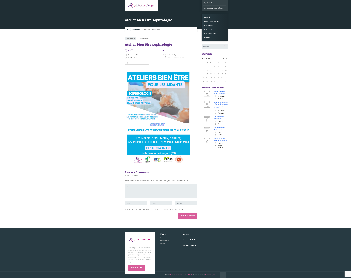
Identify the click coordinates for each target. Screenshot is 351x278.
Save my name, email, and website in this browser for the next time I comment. (155, 209)
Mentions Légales (210, 275)
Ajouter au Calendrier (137, 63)
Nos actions (208, 25)
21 (203, 78)
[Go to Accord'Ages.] (127, 29)
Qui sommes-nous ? (211, 21)
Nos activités (164, 240)
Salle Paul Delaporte (172, 55)
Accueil (207, 17)
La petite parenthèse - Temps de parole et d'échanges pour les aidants (221, 105)
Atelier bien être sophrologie (219, 128)
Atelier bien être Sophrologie (219, 118)
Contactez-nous (136, 267)
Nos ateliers (208, 29)
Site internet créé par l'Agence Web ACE (181, 275)
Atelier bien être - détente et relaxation (221, 139)
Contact (207, 38)
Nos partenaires (210, 34)
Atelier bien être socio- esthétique (219, 92)
